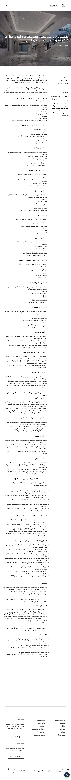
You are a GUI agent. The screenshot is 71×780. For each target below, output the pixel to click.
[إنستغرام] (8, 772)
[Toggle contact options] (67, 774)
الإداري (6, 614)
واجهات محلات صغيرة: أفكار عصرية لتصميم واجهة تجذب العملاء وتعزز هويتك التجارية (59, 106)
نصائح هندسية (64, 83)
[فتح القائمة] (6, 5)
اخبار (67, 78)
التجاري (11, 614)
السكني (16, 614)
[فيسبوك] (8, 769)
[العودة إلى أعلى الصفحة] (5, 775)
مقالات (66, 32)
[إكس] (13, 769)
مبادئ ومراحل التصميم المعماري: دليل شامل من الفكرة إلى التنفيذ (59, 113)
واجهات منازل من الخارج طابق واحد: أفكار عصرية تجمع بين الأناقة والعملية (59, 99)
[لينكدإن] (13, 772)
